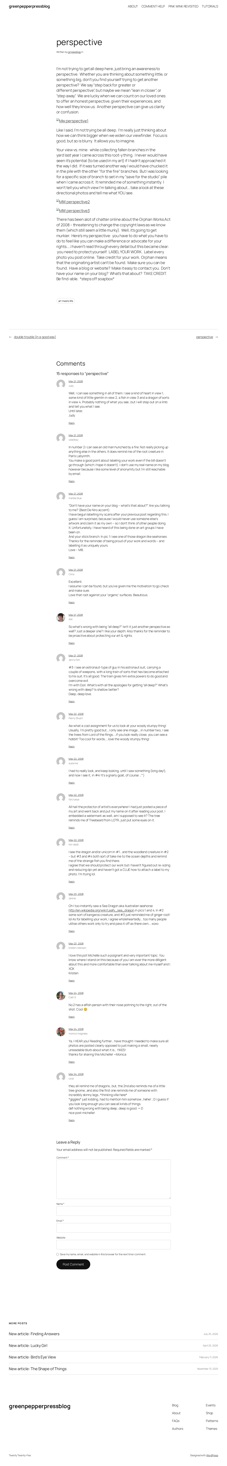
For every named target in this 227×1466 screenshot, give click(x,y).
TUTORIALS (210, 6)
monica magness (78, 1033)
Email (60, 1220)
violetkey (73, 439)
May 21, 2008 (76, 381)
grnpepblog (74, 52)
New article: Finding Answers (34, 1334)
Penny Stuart (76, 718)
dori (71, 619)
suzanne (73, 763)
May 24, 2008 (76, 993)
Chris (71, 574)
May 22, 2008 (76, 714)
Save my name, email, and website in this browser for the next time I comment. (103, 1254)
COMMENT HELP (153, 6)
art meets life (65, 301)
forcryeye (74, 799)
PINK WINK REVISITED (183, 6)
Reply (72, 423)
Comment (62, 1157)
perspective (204, 337)
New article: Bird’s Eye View (32, 1357)
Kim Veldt (74, 844)
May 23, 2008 (76, 894)
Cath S (72, 997)
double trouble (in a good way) (35, 337)
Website (60, 1237)
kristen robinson (77, 947)
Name (60, 1203)
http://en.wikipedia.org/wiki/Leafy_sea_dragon (101, 910)
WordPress (212, 1455)
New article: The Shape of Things (38, 1369)
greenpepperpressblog (29, 6)
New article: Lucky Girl (28, 1345)
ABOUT (133, 6)
